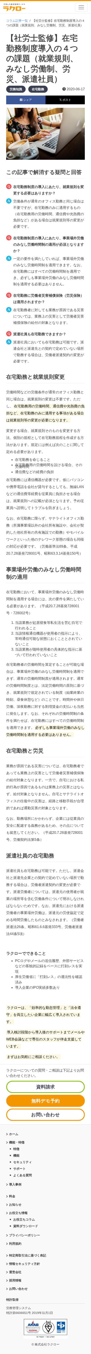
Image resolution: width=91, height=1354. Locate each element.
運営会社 (15, 1272)
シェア (27, 99)
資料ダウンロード (25, 1226)
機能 (16, 1155)
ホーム (13, 1134)
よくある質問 (22, 1175)
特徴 (16, 1149)
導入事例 (15, 1184)
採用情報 (15, 1280)
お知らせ (15, 1204)
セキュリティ (22, 1162)
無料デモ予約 (45, 1100)
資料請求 (45, 1086)
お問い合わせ (45, 1114)
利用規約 (15, 1243)
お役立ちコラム (24, 1219)
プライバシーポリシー (24, 1235)
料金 (12, 1196)
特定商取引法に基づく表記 (27, 1255)
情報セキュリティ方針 (24, 1263)
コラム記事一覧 (17, 20)
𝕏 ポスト (65, 99)
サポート (19, 1168)
